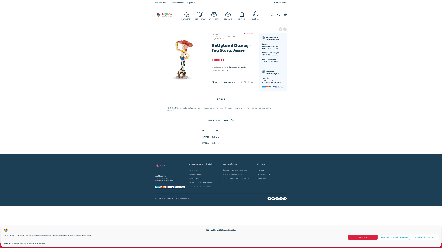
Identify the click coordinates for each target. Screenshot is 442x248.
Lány (217, 131)
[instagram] (273, 198)
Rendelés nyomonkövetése (200, 187)
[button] (278, 15)
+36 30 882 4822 (161, 178)
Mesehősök (242, 67)
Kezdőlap (215, 34)
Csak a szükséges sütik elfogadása (394, 237)
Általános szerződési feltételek (235, 170)
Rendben (363, 237)
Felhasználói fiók (195, 170)
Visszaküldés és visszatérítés (200, 183)
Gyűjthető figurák (219, 39)
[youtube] (277, 198)
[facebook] (269, 198)
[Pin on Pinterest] (248, 82)
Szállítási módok (162, 2)
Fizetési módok (178, 2)
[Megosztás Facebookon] (241, 82)
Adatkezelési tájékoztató (28, 244)
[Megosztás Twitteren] (244, 82)
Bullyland (215, 143)
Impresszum (41, 244)
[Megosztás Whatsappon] (251, 82)
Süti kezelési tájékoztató (11, 244)
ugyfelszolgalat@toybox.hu (165, 180)
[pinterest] (285, 198)
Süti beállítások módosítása (424, 237)
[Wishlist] (272, 15)
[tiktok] (281, 198)
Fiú (213, 131)
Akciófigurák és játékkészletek (224, 36)
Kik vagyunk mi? (263, 174)
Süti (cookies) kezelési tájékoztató (236, 179)
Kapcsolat (191, 2)
